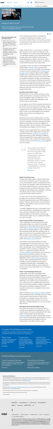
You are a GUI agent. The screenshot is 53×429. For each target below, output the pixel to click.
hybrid (30, 228)
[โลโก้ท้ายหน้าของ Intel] (4, 414)
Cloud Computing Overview (11, 360)
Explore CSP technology (33, 367)
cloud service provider (40, 133)
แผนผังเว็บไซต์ (27, 405)
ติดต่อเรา (14, 405)
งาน (33, 405)
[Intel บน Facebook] (12, 410)
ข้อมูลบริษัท (14, 402)
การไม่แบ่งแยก (32, 402)
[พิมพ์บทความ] (48, 34)
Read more (30, 170)
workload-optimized (26, 252)
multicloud (36, 228)
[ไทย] (31, 2)
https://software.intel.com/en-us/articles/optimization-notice (17, 387)
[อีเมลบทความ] (50, 34)
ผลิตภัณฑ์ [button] (9, 2)
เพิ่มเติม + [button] (16, 2)
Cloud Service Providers (36, 360)
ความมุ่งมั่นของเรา (23, 402)
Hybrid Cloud (40, 337)
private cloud (33, 67)
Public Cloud (6, 337)
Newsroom (20, 405)
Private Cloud (23, 337)
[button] (26, 338)
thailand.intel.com (27, 380)
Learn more (4, 346)
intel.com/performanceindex (40, 421)
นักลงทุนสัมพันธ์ (42, 402)
